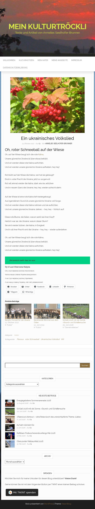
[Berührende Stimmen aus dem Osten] (47, 311)
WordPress (48, 504)
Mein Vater (43, 60)
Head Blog (66, 504)
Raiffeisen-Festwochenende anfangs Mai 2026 (36, 433)
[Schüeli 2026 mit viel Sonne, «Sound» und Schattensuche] (76, 311)
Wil (62, 339)
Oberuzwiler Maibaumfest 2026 (30, 441)
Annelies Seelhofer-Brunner (58, 144)
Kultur (16, 335)
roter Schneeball (32, 339)
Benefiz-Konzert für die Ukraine (17, 320)
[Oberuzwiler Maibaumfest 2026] (10, 444)
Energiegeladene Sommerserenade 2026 (34, 400)
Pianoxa (20, 339)
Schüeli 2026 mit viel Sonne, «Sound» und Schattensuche (41, 409)
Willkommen (9, 60)
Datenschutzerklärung (15, 68)
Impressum (76, 60)
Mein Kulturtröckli (47, 26)
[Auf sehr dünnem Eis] (10, 427)
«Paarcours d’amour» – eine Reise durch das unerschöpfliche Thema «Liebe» (49, 417)
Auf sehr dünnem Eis (25, 425)
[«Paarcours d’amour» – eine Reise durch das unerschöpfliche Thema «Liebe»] (10, 419)
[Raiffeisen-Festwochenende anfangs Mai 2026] (10, 436)
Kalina (40, 154)
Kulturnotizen (26, 60)
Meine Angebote (60, 60)
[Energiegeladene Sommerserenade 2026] (10, 403)
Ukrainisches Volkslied (50, 339)
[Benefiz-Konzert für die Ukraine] (18, 311)
